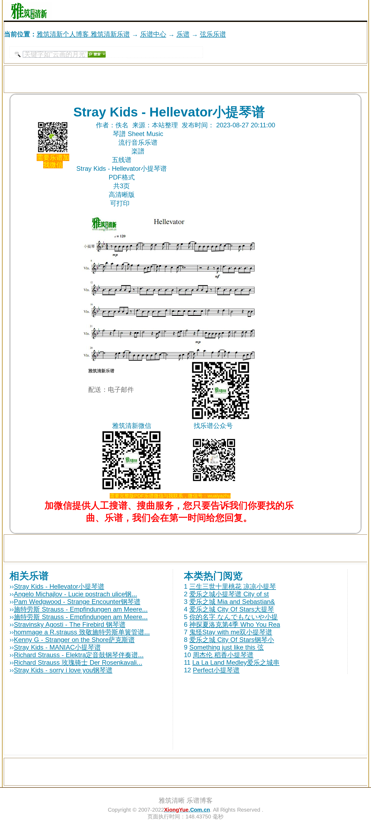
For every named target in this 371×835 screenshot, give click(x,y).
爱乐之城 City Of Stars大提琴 (231, 609)
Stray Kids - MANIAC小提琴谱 (57, 647)
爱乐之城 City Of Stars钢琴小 (231, 639)
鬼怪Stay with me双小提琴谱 (230, 632)
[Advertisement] (303, 10)
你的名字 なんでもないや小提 (233, 616)
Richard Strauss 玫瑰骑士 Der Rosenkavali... (78, 662)
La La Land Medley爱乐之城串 (235, 662)
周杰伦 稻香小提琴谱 (223, 654)
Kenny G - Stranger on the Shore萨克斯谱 (74, 639)
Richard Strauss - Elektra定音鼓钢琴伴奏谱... (79, 654)
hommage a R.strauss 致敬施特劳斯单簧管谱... (82, 632)
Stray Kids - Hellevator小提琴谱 (59, 586)
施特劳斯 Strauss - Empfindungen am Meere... (81, 609)
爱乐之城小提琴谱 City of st (229, 594)
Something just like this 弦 (226, 647)
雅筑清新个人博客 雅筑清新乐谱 (83, 34)
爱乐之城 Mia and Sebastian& (232, 601)
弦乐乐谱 (213, 34)
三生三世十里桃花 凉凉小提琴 (232, 586)
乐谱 (183, 34)
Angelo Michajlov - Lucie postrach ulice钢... (75, 594)
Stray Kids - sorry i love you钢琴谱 (63, 670)
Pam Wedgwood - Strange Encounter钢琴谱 (77, 601)
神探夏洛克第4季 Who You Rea (234, 624)
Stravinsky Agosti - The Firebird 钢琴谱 (69, 624)
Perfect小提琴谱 (216, 670)
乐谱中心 (153, 34)
